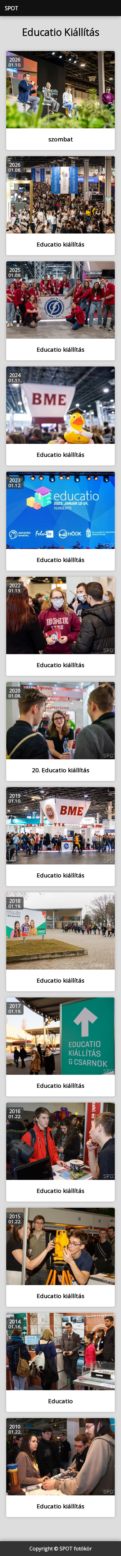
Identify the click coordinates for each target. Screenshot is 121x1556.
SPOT (11, 8)
